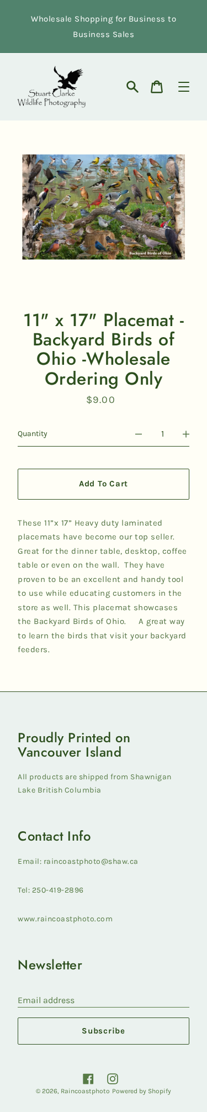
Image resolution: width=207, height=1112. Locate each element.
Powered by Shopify (141, 1091)
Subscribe (103, 1031)
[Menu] (184, 87)
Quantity (32, 433)
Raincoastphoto (85, 1091)
